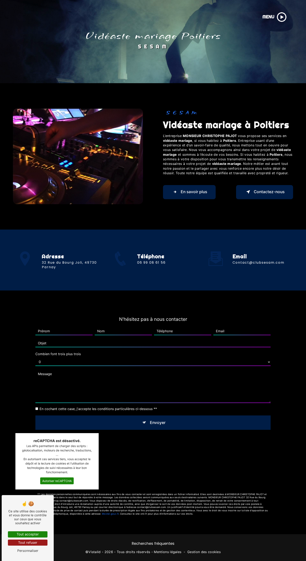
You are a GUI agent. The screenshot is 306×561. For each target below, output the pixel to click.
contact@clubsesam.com (258, 262)
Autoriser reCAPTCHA (57, 481)
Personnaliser (27, 551)
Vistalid (94, 552)
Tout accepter (28, 534)
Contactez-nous (269, 191)
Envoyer (157, 422)
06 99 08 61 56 (151, 262)
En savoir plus (194, 191)
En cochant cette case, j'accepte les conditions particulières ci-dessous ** (98, 409)
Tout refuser (27, 542)
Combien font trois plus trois (58, 354)
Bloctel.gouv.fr (110, 513)
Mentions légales (167, 552)
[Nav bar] (281, 17)
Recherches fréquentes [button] (153, 543)
